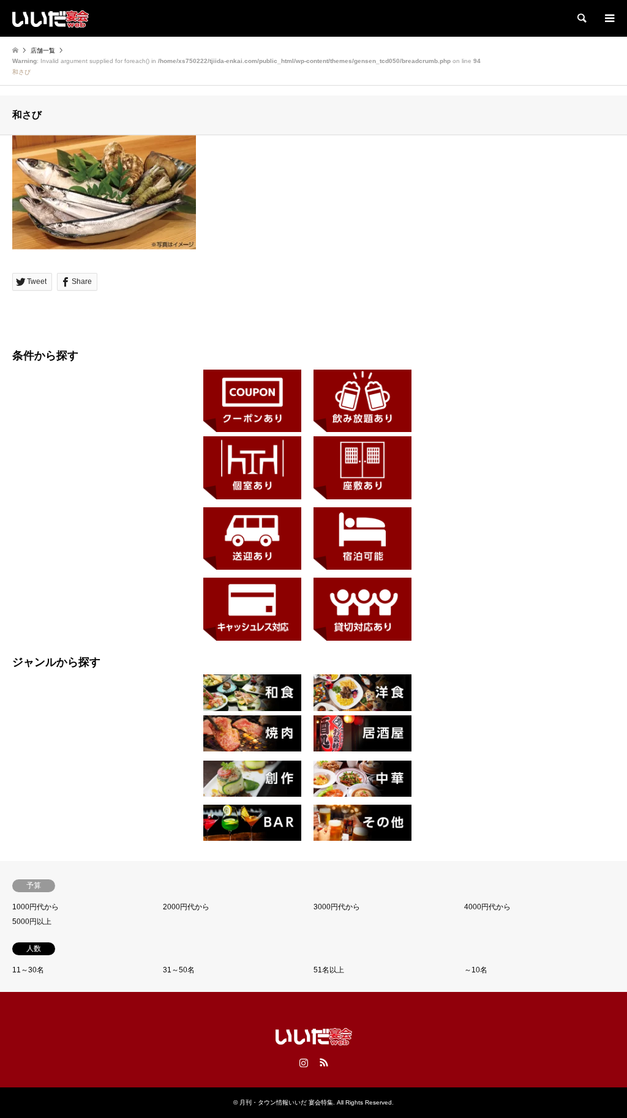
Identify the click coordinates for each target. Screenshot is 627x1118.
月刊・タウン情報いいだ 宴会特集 (286, 1102)
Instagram (303, 1062)
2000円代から (186, 907)
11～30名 (28, 970)
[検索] (581, 18)
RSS (324, 1062)
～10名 (475, 970)
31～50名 (179, 970)
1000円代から (35, 907)
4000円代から (487, 907)
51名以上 (329, 970)
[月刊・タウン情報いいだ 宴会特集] (50, 18)
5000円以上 (31, 921)
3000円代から (337, 907)
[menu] (608, 18)
